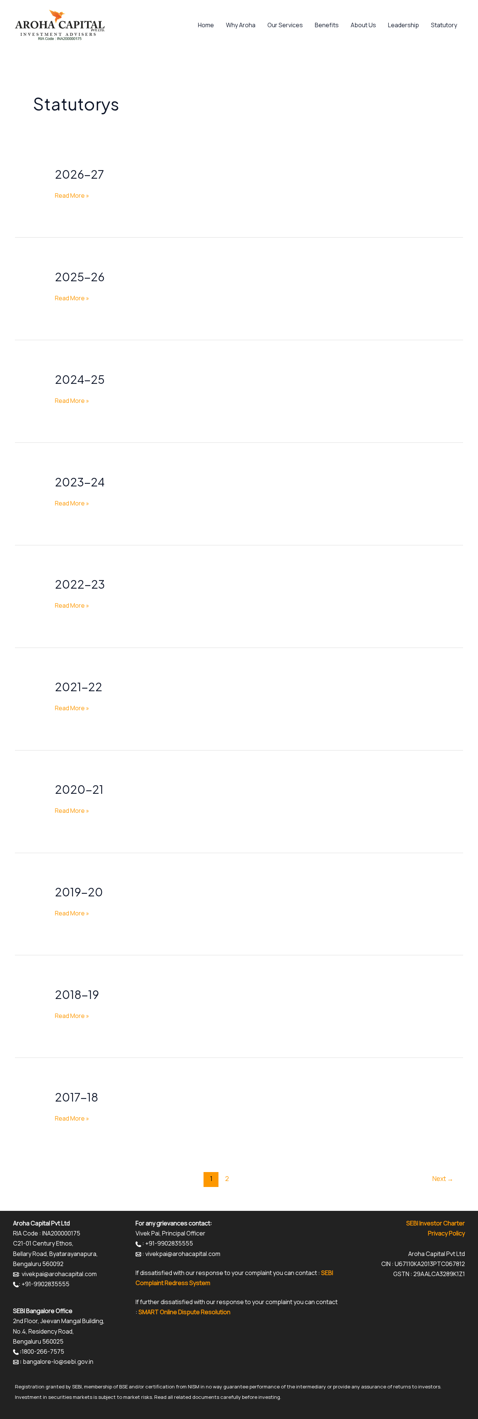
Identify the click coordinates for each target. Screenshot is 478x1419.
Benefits (327, 25)
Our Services (285, 25)
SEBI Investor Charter (435, 1223)
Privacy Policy (446, 1233)
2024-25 (80, 379)
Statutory (444, 25)
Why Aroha (240, 25)
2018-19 (77, 994)
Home (206, 25)
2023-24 (80, 482)
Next (442, 1178)
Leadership (403, 25)
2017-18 (76, 1097)
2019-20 (79, 892)
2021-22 (78, 687)
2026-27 (79, 174)
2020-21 (79, 789)
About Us (363, 25)
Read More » (72, 195)
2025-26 (80, 277)
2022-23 (80, 584)
